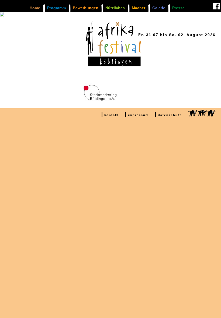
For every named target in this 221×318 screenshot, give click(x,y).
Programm (56, 8)
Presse (178, 8)
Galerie (158, 8)
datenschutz (170, 115)
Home (35, 8)
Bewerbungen (85, 8)
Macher (138, 8)
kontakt (111, 115)
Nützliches (115, 8)
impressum (138, 115)
